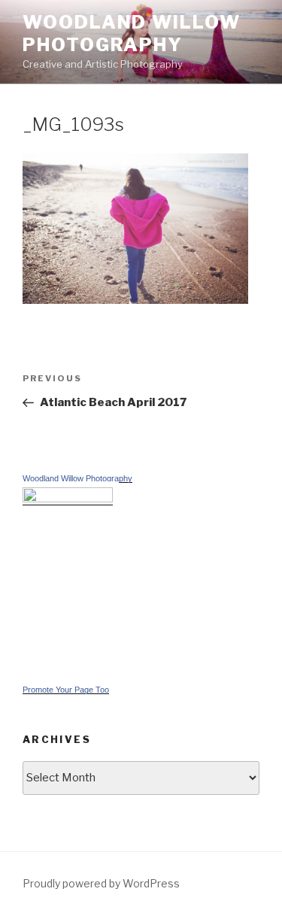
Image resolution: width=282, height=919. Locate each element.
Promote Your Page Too (66, 689)
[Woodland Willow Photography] (68, 498)
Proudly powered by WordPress (101, 883)
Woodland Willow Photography (132, 33)
